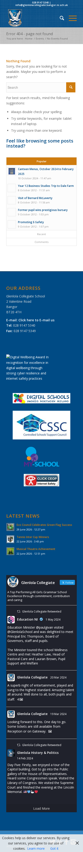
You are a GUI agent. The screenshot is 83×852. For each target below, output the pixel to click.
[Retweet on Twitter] (18, 611)
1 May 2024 (53, 619)
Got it (54, 848)
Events (40, 38)
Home (29, 38)
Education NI (27, 619)
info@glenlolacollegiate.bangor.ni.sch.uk (41, 5)
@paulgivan (44, 627)
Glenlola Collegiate (32, 677)
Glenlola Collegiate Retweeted (41, 611)
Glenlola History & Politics (38, 752)
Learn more (36, 848)
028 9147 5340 (40, 2)
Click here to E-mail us (36, 320)
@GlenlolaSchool (20, 632)
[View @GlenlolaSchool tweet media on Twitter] (50, 731)
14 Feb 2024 (25, 758)
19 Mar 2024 (58, 714)
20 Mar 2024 (58, 677)
